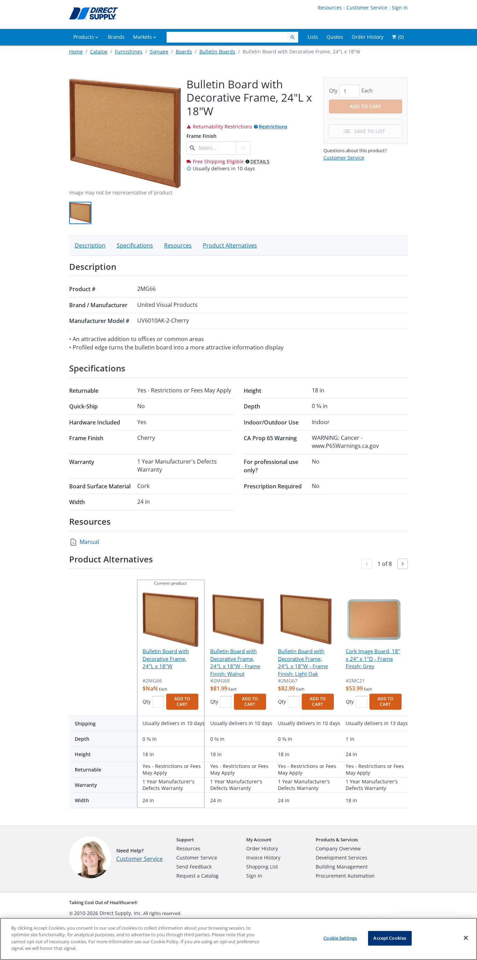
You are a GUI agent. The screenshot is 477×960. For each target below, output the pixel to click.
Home (76, 51)
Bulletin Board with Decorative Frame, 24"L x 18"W (165, 659)
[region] (238, 939)
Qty (146, 701)
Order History (262, 848)
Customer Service (366, 7)
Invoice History (263, 857)
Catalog (99, 51)
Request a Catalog (197, 875)
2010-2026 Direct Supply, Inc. (108, 913)
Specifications (135, 245)
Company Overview (338, 848)
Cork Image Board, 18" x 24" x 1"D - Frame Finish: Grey (373, 659)
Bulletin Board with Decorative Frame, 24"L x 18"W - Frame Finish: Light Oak (303, 662)
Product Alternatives (230, 245)
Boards (184, 51)
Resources (330, 7)
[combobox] (216, 148)
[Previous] (366, 564)
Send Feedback (194, 866)
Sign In (400, 7)
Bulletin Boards (217, 51)
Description (90, 245)
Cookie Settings (340, 938)
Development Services (341, 857)
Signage (159, 51)
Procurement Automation (345, 875)
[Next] (402, 564)
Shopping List (262, 866)
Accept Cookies (389, 938)
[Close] (466, 938)
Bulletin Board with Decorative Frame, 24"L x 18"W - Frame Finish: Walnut (235, 662)
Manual (89, 542)
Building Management (342, 866)
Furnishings (128, 51)
